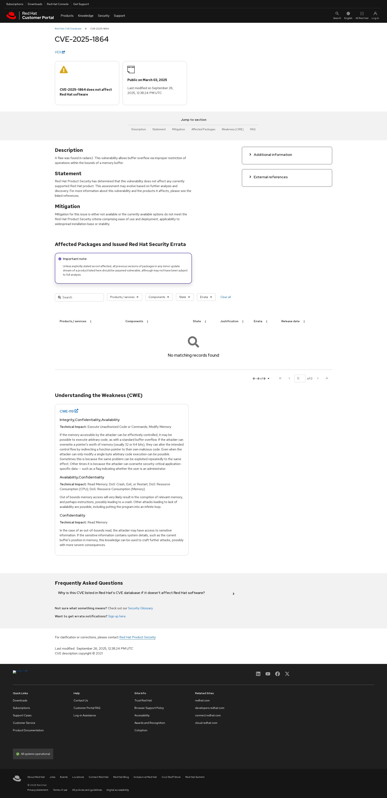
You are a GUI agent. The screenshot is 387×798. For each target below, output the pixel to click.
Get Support (81, 4)
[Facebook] (277, 675)
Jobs (52, 777)
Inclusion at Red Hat (145, 777)
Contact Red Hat (98, 777)
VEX (58, 52)
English (348, 18)
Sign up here (117, 616)
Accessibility (142, 715)
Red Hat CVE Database (68, 28)
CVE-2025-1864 (99, 28)
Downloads (35, 4)
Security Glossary (140, 608)
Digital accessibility (118, 790)
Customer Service (24, 723)
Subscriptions (14, 4)
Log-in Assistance (85, 715)
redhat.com (202, 700)
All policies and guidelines (87, 790)
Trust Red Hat (143, 700)
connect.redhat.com (208, 715)
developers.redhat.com (209, 708)
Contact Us (81, 700)
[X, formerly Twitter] (287, 675)
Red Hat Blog (121, 777)
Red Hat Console (58, 4)
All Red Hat (362, 18)
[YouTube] (267, 675)
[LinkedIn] (258, 675)
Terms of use (60, 790)
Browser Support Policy (149, 708)
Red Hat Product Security (137, 637)
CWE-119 (67, 411)
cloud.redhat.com (206, 723)
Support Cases (22, 715)
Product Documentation (28, 730)
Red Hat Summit (194, 777)
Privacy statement (37, 790)
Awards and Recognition (149, 723)
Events (64, 777)
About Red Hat (36, 777)
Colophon (140, 730)
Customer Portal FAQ (87, 708)
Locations (78, 777)
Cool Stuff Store (171, 777)
